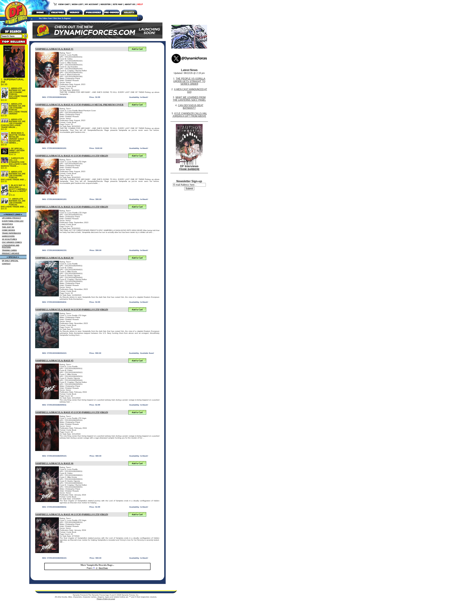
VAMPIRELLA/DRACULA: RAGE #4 (54, 257)
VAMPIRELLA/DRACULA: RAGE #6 (54, 463)
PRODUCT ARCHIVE (10, 253)
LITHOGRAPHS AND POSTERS (10, 246)
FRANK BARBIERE (189, 169)
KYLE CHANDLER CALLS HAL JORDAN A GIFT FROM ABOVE (189, 114)
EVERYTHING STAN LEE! (13, 221)
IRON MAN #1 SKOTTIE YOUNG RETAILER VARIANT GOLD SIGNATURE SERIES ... (17, 138)
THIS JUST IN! (8, 227)
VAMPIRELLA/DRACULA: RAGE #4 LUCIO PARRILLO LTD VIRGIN (71, 309)
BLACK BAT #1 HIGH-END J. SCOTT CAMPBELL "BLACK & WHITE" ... (18, 189)
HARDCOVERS (8, 236)
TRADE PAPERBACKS (11, 233)
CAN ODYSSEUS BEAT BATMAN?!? (190, 106)
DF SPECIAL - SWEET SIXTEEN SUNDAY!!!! (16, 150)
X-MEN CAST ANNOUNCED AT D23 (190, 90)
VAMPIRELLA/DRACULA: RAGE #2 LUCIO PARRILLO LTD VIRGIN (71, 206)
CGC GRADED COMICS (12, 242)
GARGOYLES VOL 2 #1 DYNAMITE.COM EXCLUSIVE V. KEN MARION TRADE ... (14, 162)
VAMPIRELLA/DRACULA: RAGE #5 (54, 360)
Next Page (103, 568)
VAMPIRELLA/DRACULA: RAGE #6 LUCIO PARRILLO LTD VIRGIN (71, 514)
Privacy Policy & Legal (106, 599)
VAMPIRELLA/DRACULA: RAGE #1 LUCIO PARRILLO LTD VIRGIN (71, 155)
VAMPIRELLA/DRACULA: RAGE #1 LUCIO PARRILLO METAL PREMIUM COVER (79, 104)
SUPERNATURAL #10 (12, 80)
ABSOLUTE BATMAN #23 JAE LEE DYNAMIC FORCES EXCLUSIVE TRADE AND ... (13, 176)
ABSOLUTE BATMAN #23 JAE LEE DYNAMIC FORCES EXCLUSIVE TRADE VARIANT (18, 109)
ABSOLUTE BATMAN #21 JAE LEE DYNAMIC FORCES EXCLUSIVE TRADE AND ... (13, 203)
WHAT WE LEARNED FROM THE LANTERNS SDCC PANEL (189, 98)
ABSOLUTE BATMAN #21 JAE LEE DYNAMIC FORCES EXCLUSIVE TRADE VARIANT (18, 93)
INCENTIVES (7, 224)
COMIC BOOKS (8, 230)
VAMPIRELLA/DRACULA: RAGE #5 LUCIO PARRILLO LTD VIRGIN (71, 412)
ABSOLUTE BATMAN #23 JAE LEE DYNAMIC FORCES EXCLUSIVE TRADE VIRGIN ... (13, 123)
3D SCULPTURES (9, 239)
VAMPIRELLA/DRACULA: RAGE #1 (54, 49)
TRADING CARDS (9, 250)
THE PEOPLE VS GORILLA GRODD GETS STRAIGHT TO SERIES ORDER (189, 81)
